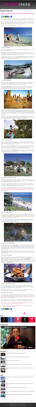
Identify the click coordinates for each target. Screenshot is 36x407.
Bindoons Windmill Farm (9, 188)
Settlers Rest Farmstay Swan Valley (28, 189)
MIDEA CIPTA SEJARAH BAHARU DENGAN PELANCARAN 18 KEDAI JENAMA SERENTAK (19, 394)
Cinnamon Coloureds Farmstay (22, 188)
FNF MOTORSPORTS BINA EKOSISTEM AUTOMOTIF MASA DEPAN (15, 353)
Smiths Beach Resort (20, 303)
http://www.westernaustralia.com (21, 305)
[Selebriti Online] (18, 4)
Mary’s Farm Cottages (14, 189)
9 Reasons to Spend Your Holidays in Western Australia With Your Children (18, 13)
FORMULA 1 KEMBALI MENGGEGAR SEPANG (12, 360)
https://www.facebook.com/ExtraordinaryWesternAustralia (9, 306)
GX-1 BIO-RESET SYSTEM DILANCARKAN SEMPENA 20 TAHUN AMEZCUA (16, 387)
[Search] (24, 313)
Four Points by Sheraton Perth (12, 303)
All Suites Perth (29, 302)
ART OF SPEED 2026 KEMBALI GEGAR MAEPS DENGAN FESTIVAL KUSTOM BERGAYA (18, 364)
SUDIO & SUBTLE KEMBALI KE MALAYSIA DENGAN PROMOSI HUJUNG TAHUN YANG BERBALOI (20, 391)
